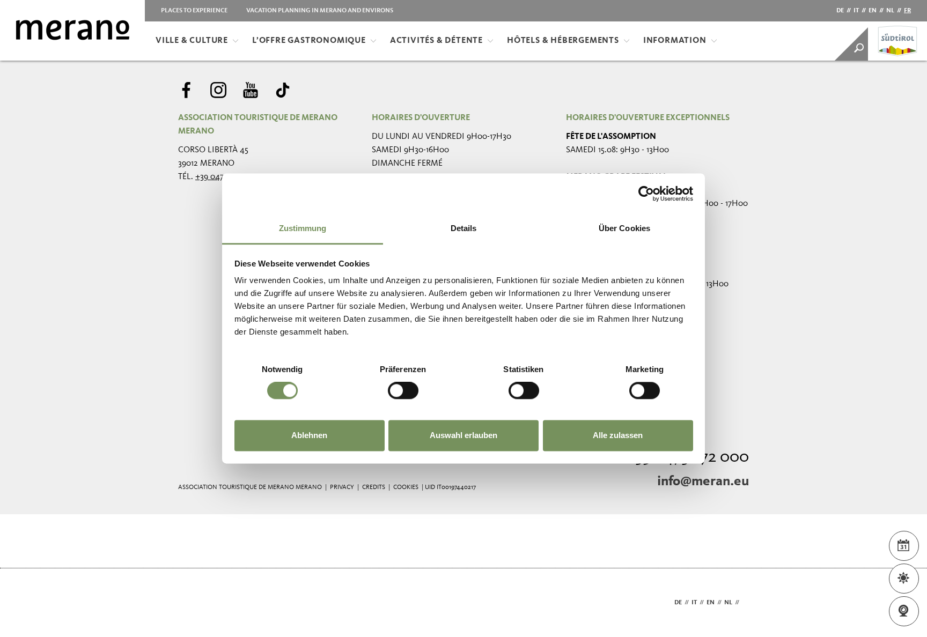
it (856, 11)
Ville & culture (192, 40)
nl (890, 11)
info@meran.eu (703, 481)
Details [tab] (464, 228)
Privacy (342, 487)
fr (907, 11)
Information (675, 40)
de (840, 11)
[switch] (403, 390)
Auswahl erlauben (463, 435)
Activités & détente (436, 40)
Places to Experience (194, 11)
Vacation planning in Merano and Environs (319, 11)
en (873, 11)
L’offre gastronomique (309, 40)
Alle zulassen (618, 435)
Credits (373, 487)
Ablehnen (309, 435)
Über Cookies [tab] (624, 228)
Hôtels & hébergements (563, 40)
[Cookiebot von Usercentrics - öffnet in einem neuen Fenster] (646, 194)
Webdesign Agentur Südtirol (191, 603)
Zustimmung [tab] (303, 228)
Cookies (405, 487)
